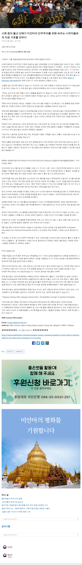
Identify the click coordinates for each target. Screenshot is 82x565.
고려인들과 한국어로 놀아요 (12, 502)
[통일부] (41, 555)
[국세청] (41, 547)
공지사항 (17, 41)
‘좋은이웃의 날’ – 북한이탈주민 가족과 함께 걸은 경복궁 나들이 (26, 508)
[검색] (78, 519)
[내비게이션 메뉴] (77, 14)
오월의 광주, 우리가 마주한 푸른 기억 (16, 512)
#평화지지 (19, 351)
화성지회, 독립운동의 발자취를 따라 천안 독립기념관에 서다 (25, 505)
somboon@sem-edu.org (17, 322)
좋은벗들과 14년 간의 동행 (12, 498)
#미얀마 (10, 351)
